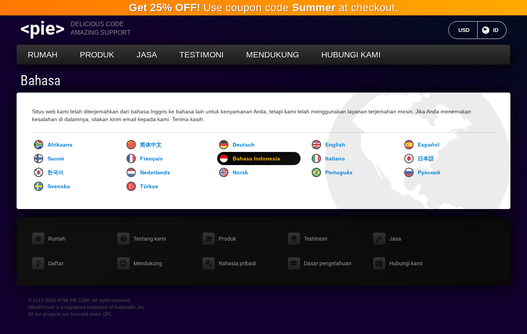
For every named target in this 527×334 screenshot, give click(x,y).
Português (339, 172)
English (335, 145)
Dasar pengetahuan (327, 263)
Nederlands (155, 172)
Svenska (58, 186)
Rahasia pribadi (237, 263)
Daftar (56, 263)
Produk (97, 54)
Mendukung (272, 54)
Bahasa (40, 81)
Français (151, 158)
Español (428, 145)
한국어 (55, 172)
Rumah (42, 54)
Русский (429, 172)
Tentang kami (149, 239)
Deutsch (244, 145)
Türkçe (149, 186)
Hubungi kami (351, 54)
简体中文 (151, 145)
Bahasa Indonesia (256, 158)
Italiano (335, 158)
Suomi (55, 158)
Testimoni (201, 54)
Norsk (240, 172)
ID (500, 30)
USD (468, 30)
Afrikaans (60, 145)
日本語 (426, 158)
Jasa (147, 54)
